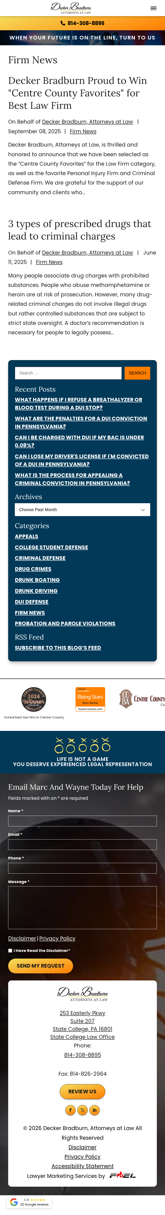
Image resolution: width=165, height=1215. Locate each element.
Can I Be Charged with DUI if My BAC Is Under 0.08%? (79, 441)
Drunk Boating (37, 580)
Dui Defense (31, 602)
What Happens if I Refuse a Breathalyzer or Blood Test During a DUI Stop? (78, 403)
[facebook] (70, 1110)
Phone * (16, 858)
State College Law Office (82, 1037)
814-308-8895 (86, 23)
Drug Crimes (33, 569)
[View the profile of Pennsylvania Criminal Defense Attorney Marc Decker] (83, 700)
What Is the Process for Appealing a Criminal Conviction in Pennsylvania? (72, 479)
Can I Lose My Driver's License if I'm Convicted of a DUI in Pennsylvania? (82, 460)
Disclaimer (22, 938)
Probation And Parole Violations (65, 623)
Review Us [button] (83, 1091)
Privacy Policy (57, 938)
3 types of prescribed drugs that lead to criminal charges (79, 229)
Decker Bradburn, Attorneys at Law (87, 122)
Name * (15, 811)
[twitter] (82, 1110)
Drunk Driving (36, 591)
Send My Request (40, 965)
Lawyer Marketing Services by (67, 1176)
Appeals (26, 536)
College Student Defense (51, 547)
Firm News (83, 131)
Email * (15, 834)
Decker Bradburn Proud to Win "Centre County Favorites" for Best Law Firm (77, 92)
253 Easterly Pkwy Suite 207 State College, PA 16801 (82, 1021)
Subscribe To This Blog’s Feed (58, 647)
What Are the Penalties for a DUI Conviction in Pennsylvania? (81, 422)
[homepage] (82, 997)
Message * (19, 881)
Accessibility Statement (83, 1166)
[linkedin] (94, 1110)
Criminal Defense (40, 558)
